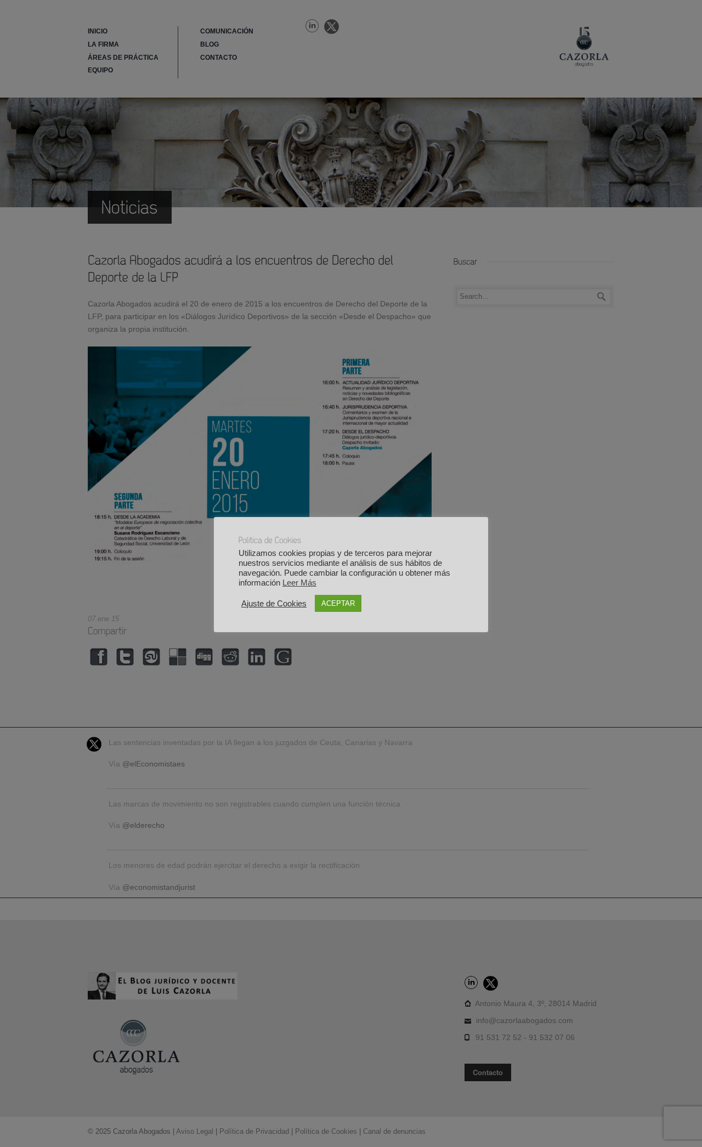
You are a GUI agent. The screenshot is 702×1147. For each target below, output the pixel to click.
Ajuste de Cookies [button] (274, 603)
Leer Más (299, 582)
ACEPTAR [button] (338, 603)
